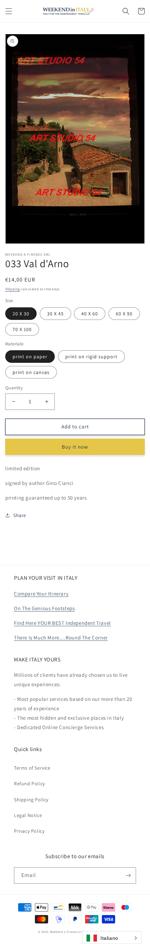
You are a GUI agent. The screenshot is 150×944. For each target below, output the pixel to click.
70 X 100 (22, 329)
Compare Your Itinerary (41, 593)
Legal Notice (28, 815)
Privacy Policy (29, 831)
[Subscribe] (128, 875)
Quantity (14, 388)
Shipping (12, 289)
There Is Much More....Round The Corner (61, 637)
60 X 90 (124, 313)
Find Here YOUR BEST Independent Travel (62, 623)
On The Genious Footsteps (44, 608)
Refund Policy (29, 783)
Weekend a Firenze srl (66, 932)
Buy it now (75, 446)
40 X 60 (89, 313)
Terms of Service (32, 768)
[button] (8, 11)
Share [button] (19, 515)
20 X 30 (21, 313)
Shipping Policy (31, 799)
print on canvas (31, 372)
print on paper (30, 356)
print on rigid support (91, 356)
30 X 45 (55, 313)
